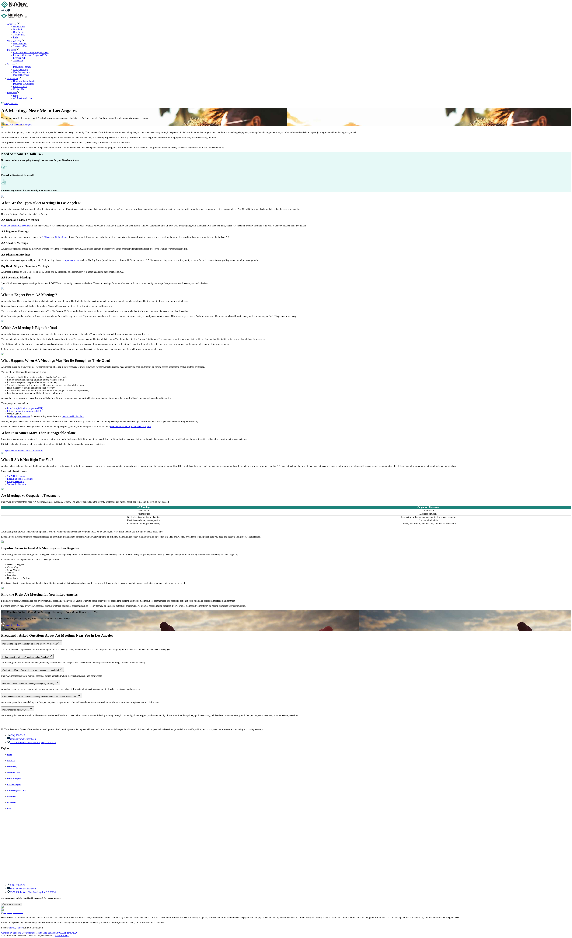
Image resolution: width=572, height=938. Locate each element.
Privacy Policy (16, 927)
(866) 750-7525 (11, 103)
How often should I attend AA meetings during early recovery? (29, 683)
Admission (11, 796)
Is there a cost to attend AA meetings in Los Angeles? (25, 657)
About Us (11, 760)
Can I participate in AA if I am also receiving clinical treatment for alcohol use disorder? (39, 696)
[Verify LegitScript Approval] (12, 907)
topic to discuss (72, 260)
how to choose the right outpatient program (130, 426)
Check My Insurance (11, 904)
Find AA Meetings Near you (18, 124)
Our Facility (12, 766)
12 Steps (46, 237)
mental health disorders (73, 416)
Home (9, 754)
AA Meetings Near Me (16, 790)
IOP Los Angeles (14, 784)
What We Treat (13, 772)
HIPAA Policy (62, 935)
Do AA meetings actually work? (15, 710)
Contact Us (11, 802)
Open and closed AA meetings (15, 225)
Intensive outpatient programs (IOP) (24, 411)
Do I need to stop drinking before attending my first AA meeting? (30, 644)
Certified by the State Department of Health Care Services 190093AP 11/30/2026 (39, 932)
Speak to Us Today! (14, 625)
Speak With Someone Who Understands (24, 450)
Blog (9, 808)
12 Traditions (61, 237)
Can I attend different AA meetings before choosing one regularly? (30, 670)
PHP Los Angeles (14, 778)
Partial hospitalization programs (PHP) (25, 408)
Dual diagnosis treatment (18, 416)
